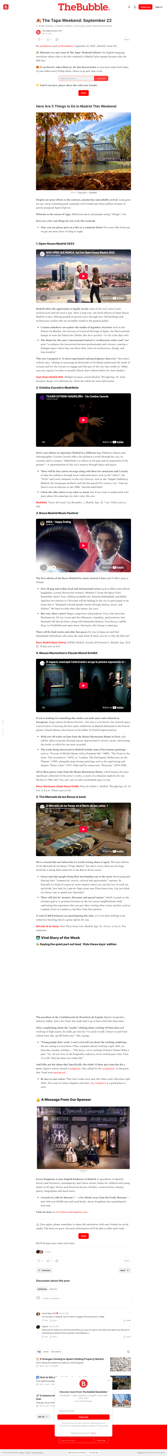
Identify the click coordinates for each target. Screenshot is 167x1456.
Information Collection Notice (82, 1425)
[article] (83, 1364)
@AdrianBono (65, 46)
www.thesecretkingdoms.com (71, 1212)
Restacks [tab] (53, 1289)
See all (41, 1416)
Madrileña (41, 502)
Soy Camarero (98, 1083)
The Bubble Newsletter (52, 31)
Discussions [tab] (56, 1352)
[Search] (129, 7)
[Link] (32, 106)
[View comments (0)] (61, 1369)
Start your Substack (78, 1452)
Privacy (21, 1452)
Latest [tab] (46, 1352)
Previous (46, 1270)
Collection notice (37, 1452)
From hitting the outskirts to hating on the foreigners (60, 1362)
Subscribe (145, 7)
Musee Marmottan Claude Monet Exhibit (57, 786)
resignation (108, 1069)
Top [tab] (39, 1352)
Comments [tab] (42, 1289)
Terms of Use (96, 1423)
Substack (140, 1452)
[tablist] (47, 1289)
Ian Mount (54, 1366)
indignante (75, 1069)
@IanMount (46, 46)
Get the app (94, 1452)
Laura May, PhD (49, 1313)
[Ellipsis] (130, 1313)
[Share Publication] (135, 7)
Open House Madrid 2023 (49, 377)
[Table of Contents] (3, 728)
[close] (108, 1380)
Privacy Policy (103, 1425)
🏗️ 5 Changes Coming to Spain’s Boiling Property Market (70, 1359)
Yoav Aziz (82, 192)
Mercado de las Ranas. (47, 926)
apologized (59, 1072)
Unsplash (93, 192)
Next (122, 1270)
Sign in (159, 7)
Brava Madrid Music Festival (51, 642)
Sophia (45, 1326)
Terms (27, 1452)
